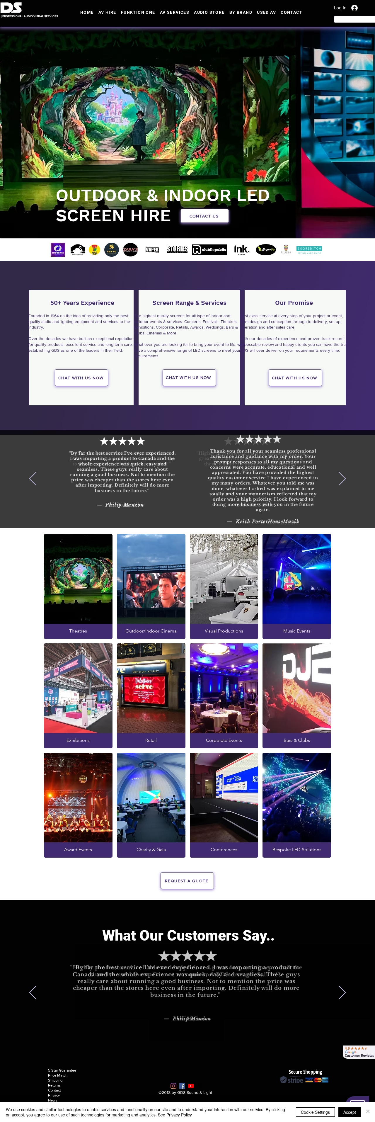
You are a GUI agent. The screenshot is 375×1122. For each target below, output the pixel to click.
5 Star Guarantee (62, 1070)
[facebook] (182, 1086)
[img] (78, 586)
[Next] (342, 249)
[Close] (367, 1112)
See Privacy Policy (175, 1115)
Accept (349, 1112)
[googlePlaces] (200, 1086)
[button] (204, 216)
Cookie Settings (315, 1112)
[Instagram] (173, 1086)
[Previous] (33, 249)
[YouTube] (191, 1086)
